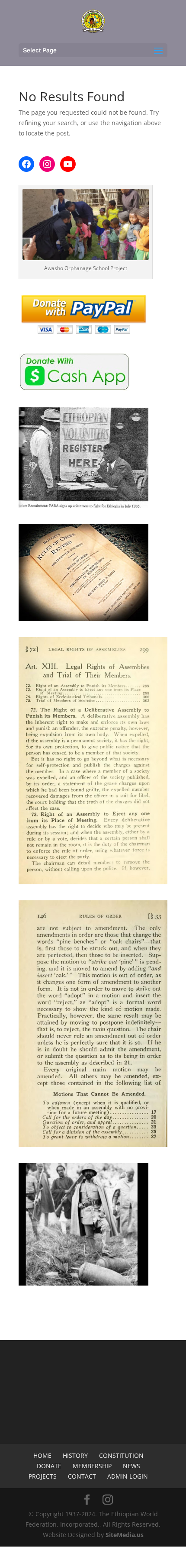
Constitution (121, 1455)
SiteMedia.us (125, 1535)
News (131, 1466)
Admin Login (127, 1476)
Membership (92, 1466)
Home (42, 1455)
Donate (49, 1466)
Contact (82, 1476)
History (75, 1455)
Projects (43, 1476)
